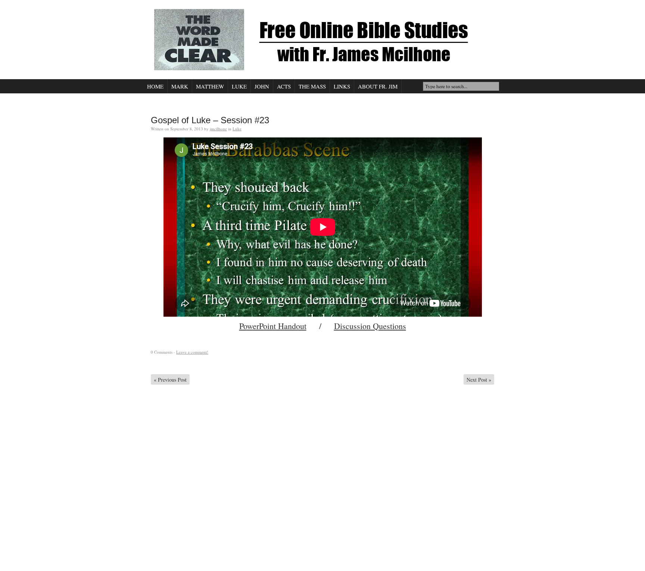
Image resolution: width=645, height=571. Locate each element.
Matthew (210, 86)
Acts (284, 86)
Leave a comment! (192, 352)
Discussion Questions (370, 325)
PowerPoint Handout (272, 325)
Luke (239, 86)
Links (342, 86)
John (262, 86)
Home (155, 86)
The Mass (312, 86)
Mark (179, 86)
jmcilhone (218, 128)
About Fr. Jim (378, 86)
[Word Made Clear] (320, 39)
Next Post (479, 379)
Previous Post (170, 379)
